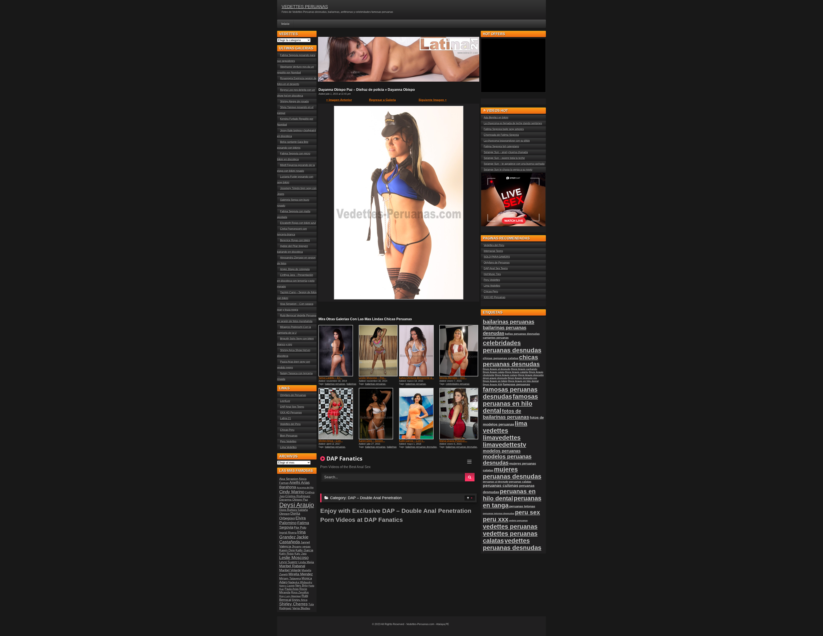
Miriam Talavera (290, 578)
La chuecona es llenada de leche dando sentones (513, 123)
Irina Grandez (292, 534)
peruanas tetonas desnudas (498, 513)
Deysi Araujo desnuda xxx (522, 378)
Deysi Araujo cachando (524, 369)
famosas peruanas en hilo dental (510, 403)
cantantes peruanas (496, 337)
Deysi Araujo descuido (531, 375)
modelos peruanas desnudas (507, 459)
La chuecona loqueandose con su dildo (507, 140)
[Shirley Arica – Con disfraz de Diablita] (338, 413)
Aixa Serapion (288, 478)
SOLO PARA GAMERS (497, 256)
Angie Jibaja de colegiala (295, 269)
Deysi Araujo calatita (516, 372)
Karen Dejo (287, 550)
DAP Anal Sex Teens (292, 406)
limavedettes (502, 437)
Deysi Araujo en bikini (495, 381)
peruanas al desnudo (495, 481)
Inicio (285, 23)
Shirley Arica (299, 600)
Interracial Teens (493, 251)
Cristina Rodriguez (297, 496)
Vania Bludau (301, 608)
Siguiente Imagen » (433, 100)
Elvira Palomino (292, 520)
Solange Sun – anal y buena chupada (506, 152)
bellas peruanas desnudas (522, 333)
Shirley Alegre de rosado (294, 101)
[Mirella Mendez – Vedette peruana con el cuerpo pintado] (459, 350)
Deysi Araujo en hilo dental (523, 381)
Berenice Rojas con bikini (295, 240)
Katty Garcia (304, 550)
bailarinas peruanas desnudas (337, 385)
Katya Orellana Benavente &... (416, 377)
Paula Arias (292, 589)
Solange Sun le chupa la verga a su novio (508, 169)
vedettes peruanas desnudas (512, 544)
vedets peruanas (518, 520)
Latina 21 (285, 418)
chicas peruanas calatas (500, 358)
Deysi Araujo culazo (506, 375)
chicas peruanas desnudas (511, 360)
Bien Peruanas (288, 435)
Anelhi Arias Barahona (294, 484)
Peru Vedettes (288, 441)
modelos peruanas (502, 450)
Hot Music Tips (492, 274)
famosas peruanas (516, 384)
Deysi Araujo (296, 504)
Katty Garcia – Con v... (412, 440)
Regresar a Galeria (382, 100)
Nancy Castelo (287, 585)
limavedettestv (504, 444)
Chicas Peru (287, 429)
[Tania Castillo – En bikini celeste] (338, 350)
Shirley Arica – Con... (330, 440)
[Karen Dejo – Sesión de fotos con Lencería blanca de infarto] (378, 413)
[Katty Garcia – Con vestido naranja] (419, 413)
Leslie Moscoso (294, 557)
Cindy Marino (291, 491)
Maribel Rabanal (292, 566)
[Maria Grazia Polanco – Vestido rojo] (459, 413)
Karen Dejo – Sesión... (372, 440)
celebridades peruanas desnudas (512, 346)
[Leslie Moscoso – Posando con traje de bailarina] (378, 350)
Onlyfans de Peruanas (293, 395)
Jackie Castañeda (293, 539)
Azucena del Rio (305, 487)
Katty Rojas (286, 553)
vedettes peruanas (510, 526)
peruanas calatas (520, 481)
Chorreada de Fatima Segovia (501, 134)
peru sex (527, 512)
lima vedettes (505, 427)
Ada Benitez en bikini (496, 117)
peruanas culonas (500, 485)
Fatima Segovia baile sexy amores (504, 129)
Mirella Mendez (300, 574)
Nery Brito (301, 585)
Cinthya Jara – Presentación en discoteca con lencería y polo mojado (296, 281)
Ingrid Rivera (288, 532)
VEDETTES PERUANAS (305, 6)
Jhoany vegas (301, 546)
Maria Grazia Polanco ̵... (453, 440)
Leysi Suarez (288, 562)
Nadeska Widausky (300, 582)
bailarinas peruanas (335, 384)
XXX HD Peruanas (291, 412)
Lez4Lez (285, 401)
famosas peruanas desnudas (510, 393)
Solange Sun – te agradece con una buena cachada (514, 163)
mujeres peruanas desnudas (512, 473)
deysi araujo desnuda (495, 378)
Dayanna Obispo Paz (293, 499)
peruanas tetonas (522, 506)
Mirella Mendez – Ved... (453, 377)
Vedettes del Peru (290, 424)
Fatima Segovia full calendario (501, 146)
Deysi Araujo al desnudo (497, 369)
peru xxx (495, 519)
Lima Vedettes (288, 447)
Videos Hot (497, 110)
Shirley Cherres (293, 604)
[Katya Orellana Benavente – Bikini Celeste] (419, 350)
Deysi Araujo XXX (492, 384)
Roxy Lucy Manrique (290, 596)
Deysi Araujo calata (494, 372)
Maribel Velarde (290, 570)
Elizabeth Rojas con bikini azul (298, 222)
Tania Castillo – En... (330, 377)
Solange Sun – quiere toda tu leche (504, 158)
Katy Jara (300, 553)
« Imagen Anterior (339, 100)
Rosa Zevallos (300, 592)
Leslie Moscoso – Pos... (372, 377)
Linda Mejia (306, 562)
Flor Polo (300, 527)
